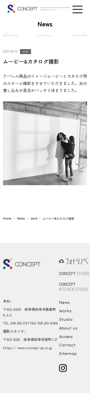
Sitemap (68, 353)
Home (7, 218)
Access (66, 336)
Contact (67, 345)
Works (65, 311)
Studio (65, 319)
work (25, 51)
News (21, 218)
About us (68, 328)
